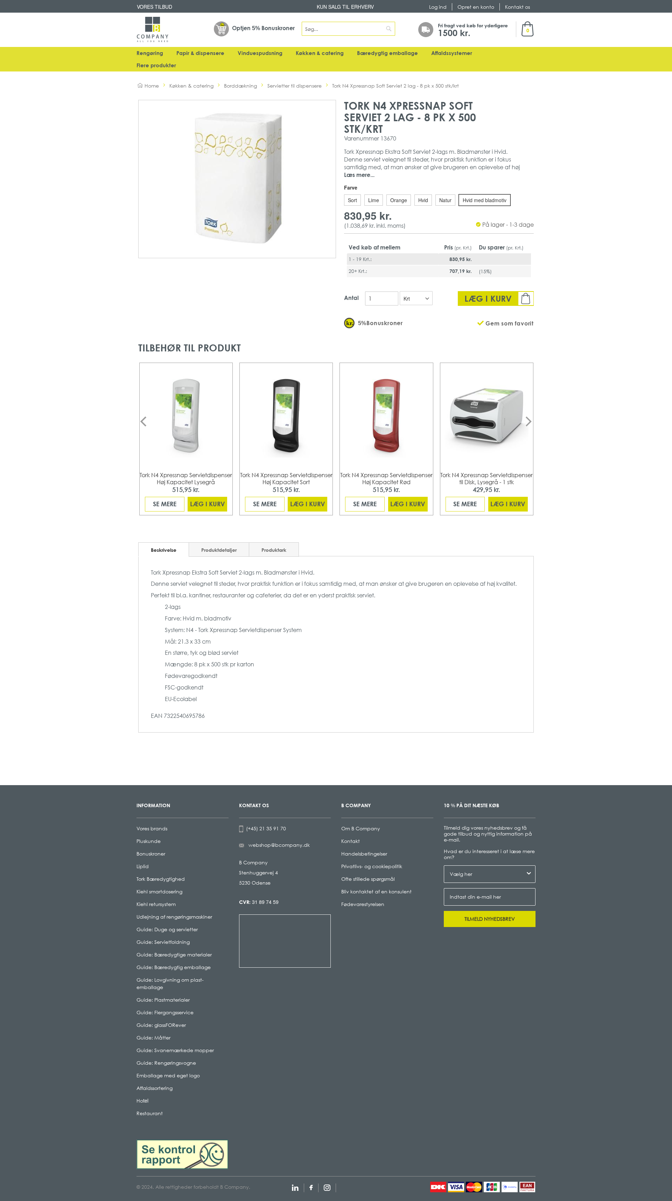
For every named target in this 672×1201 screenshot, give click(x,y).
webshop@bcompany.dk (279, 845)
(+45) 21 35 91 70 (264, 828)
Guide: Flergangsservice (165, 1012)
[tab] (163, 549)
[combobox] (349, 29)
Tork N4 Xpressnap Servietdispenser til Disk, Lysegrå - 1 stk (486, 479)
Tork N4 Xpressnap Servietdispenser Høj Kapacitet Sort (286, 479)
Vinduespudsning (260, 53)
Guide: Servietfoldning (163, 942)
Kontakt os (517, 7)
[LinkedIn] (295, 1187)
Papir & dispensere (200, 53)
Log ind (438, 7)
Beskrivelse (163, 550)
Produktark (273, 550)
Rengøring (149, 53)
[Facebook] (311, 1187)
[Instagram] (327, 1187)
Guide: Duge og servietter (167, 929)
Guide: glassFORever (161, 1025)
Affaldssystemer (451, 53)
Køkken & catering (320, 53)
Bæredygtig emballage (387, 53)
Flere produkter (156, 65)
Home (152, 86)
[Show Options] (528, 874)
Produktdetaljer (219, 550)
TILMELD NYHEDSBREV (489, 919)
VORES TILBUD (154, 6)
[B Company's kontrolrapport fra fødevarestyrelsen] (182, 1153)
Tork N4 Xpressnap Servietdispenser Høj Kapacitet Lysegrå (186, 479)
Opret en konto (475, 7)
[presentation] (143, 421)
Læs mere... (359, 174)
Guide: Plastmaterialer (163, 1000)
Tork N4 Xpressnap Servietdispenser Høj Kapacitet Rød (386, 479)
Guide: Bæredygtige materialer (174, 955)
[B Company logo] (152, 29)
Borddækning (240, 86)
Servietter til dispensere (294, 86)
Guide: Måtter (153, 1038)
